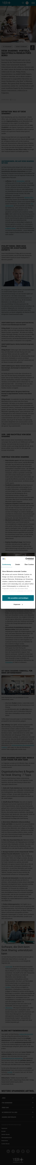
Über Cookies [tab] (29, 564)
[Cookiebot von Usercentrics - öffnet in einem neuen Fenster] (25, 559)
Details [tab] (17, 564)
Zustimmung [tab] (6, 564)
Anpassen (17, 604)
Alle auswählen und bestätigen (18, 598)
